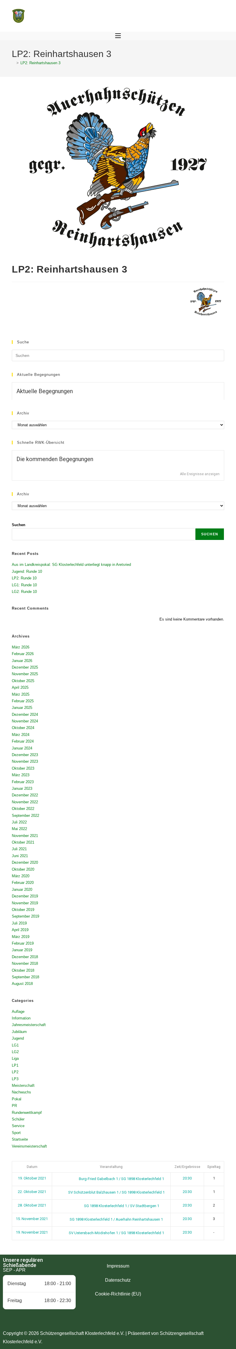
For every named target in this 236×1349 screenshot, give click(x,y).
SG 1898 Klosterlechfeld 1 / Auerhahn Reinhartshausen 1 (116, 1219)
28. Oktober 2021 (32, 1205)
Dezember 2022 (25, 795)
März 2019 (20, 937)
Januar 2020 (22, 889)
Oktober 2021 (23, 842)
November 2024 (25, 721)
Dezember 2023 (25, 755)
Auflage (18, 1011)
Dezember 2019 (25, 896)
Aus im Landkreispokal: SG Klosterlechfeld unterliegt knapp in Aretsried (71, 564)
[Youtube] (212, 1275)
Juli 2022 (19, 822)
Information (21, 1018)
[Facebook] (181, 1275)
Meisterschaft (23, 1085)
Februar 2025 (23, 701)
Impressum (118, 1266)
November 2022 (25, 802)
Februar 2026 (23, 654)
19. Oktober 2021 (32, 1178)
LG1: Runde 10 (24, 585)
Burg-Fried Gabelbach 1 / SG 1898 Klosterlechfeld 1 (121, 1179)
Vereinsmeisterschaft (29, 1146)
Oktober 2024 (23, 728)
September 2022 (25, 815)
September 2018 (25, 977)
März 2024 (20, 734)
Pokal (16, 1099)
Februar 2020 (23, 882)
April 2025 (20, 687)
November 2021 (25, 836)
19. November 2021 (32, 1232)
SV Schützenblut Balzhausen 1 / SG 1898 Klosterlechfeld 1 (116, 1192)
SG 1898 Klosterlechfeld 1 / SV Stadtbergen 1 (121, 1206)
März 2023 (20, 775)
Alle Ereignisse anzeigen (200, 474)
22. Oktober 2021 (32, 1192)
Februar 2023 (23, 782)
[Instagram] (196, 1275)
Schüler (18, 1119)
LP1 (15, 1065)
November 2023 (25, 761)
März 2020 (20, 876)
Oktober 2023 (23, 768)
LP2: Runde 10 (24, 578)
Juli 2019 (19, 923)
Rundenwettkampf (27, 1112)
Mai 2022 (19, 829)
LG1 (15, 1045)
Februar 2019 (23, 943)
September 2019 (25, 916)
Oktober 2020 (23, 869)
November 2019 (25, 903)
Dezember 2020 (25, 862)
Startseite (20, 1139)
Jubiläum (19, 1032)
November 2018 (25, 963)
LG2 (15, 1052)
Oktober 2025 (23, 681)
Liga (15, 1058)
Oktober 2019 (23, 909)
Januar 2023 (22, 788)
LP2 (15, 1072)
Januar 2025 (22, 707)
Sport (16, 1133)
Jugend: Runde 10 (27, 571)
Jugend (18, 1038)
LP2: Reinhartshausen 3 (40, 63)
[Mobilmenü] (118, 36)
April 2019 (20, 930)
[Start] (13, 63)
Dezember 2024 (25, 714)
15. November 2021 (32, 1219)
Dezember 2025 (25, 667)
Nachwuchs (21, 1092)
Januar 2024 (22, 748)
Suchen (18, 525)
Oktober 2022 (23, 808)
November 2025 (25, 674)
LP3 (15, 1079)
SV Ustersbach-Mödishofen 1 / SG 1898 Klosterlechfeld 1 (116, 1233)
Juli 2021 (19, 849)
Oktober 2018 (23, 970)
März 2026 (20, 647)
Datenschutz (118, 1280)
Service (18, 1126)
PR (14, 1105)
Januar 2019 (22, 950)
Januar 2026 (22, 661)
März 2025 (20, 694)
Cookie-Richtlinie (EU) (118, 1293)
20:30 (187, 1178)
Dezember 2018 (25, 957)
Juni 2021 (20, 856)
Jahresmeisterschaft (29, 1025)
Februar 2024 (23, 741)
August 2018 (22, 983)
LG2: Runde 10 (24, 591)
